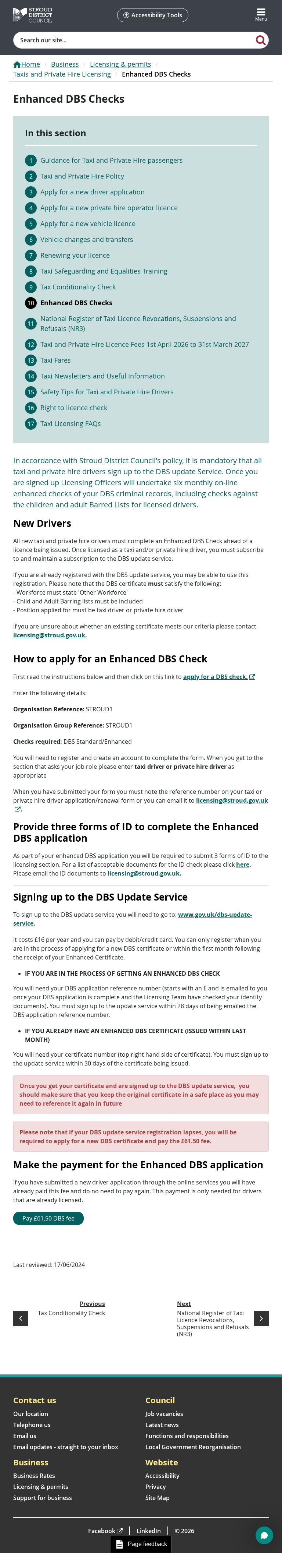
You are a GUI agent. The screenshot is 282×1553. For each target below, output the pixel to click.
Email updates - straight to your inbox (65, 1447)
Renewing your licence (75, 255)
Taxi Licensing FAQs (70, 423)
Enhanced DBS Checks (76, 302)
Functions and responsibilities (187, 1436)
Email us (24, 1436)
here (242, 864)
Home (30, 64)
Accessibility (162, 1476)
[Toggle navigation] (261, 15)
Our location (30, 1414)
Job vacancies (164, 1414)
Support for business (42, 1498)
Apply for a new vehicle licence (87, 223)
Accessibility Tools (156, 15)
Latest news (162, 1425)
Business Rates (34, 1476)
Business (65, 64)
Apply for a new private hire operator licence (109, 207)
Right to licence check (73, 407)
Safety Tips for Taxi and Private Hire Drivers (107, 391)
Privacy (155, 1487)
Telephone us (32, 1425)
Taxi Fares (55, 360)
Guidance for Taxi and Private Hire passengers (111, 160)
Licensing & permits (120, 64)
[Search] (261, 39)
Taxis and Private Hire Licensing (62, 74)
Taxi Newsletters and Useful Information (102, 375)
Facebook (101, 1531)
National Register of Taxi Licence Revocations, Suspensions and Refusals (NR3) (138, 323)
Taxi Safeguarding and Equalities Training (103, 271)
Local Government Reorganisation (193, 1447)
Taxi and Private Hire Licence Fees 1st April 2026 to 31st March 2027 (144, 344)
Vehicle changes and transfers (86, 239)
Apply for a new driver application (92, 191)
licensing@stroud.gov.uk (49, 635)
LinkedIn (149, 1531)
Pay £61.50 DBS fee (48, 1218)
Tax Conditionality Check (78, 286)
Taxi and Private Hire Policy (82, 176)
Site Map (157, 1498)
